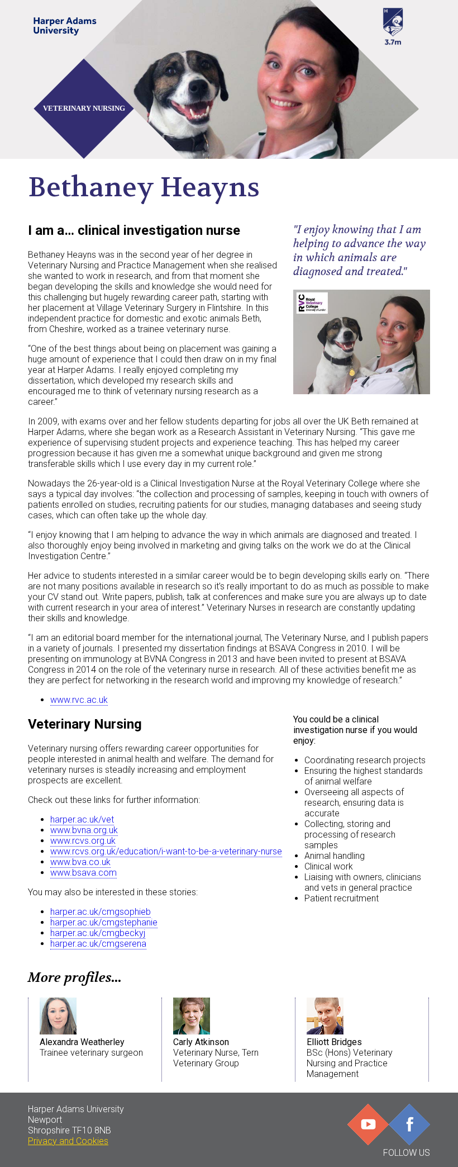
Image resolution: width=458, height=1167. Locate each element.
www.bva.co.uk (80, 862)
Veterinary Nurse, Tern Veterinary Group (216, 1053)
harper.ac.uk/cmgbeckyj (97, 933)
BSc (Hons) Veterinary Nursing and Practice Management (350, 1058)
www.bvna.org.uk (84, 830)
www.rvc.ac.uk (79, 699)
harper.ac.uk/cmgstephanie (104, 922)
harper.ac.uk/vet (82, 819)
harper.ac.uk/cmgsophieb (100, 911)
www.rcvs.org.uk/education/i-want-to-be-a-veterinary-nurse (166, 851)
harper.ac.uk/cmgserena (98, 943)
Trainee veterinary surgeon (91, 1047)
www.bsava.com (83, 872)
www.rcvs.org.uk (83, 840)
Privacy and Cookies (68, 1141)
